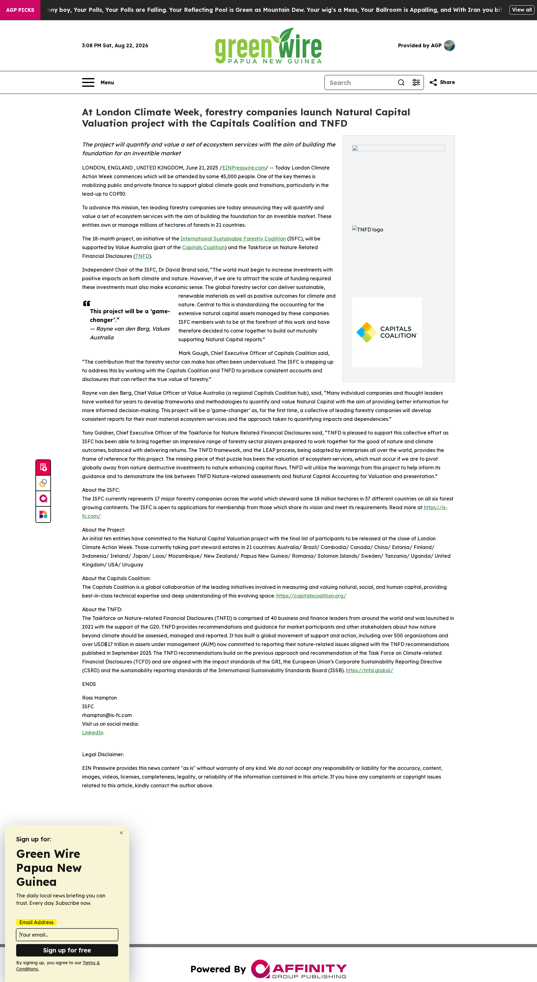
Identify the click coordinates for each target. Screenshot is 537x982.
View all (522, 10)
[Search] (401, 82)
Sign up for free (67, 950)
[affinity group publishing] (43, 499)
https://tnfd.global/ (369, 670)
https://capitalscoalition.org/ (311, 596)
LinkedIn (92, 732)
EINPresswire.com (243, 168)
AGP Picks (20, 10)
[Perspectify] (43, 483)
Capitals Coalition (203, 247)
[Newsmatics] (43, 514)
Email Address (36, 922)
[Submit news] (43, 468)
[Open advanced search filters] (416, 82)
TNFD (142, 256)
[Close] (121, 833)
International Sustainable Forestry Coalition (233, 238)
